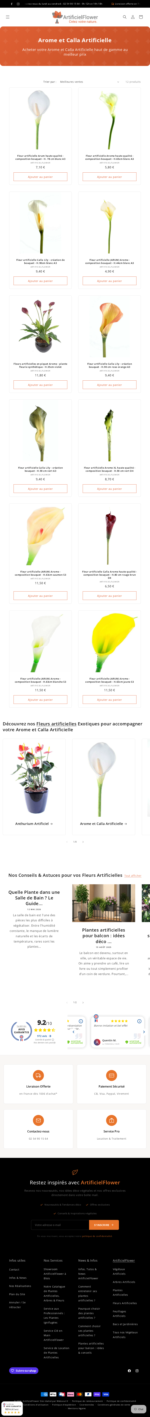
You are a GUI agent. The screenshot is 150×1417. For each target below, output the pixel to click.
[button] (8, 17)
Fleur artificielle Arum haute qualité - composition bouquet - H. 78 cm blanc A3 (40, 157)
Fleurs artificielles (56, 724)
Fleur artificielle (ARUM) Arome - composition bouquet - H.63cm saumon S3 (40, 573)
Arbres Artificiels (124, 1282)
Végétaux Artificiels (119, 1271)
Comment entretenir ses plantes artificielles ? (87, 1293)
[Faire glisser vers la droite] (83, 842)
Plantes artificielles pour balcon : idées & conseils (91, 1348)
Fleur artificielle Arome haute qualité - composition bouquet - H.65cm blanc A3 (109, 157)
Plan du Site (17, 1294)
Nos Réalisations (20, 1286)
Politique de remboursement (87, 1401)
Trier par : (49, 81)
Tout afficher (133, 875)
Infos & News (18, 1277)
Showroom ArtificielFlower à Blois (55, 1273)
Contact (14, 1269)
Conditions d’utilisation (36, 1404)
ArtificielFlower (124, 1260)
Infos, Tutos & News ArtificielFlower (88, 1273)
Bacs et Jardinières (125, 1324)
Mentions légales (77, 1408)
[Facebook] (11, 3)
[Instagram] (18, 3)
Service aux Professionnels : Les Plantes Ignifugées (54, 1315)
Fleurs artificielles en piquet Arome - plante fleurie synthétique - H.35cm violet (40, 365)
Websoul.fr (62, 1401)
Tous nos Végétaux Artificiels (125, 1335)
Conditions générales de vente (114, 1404)
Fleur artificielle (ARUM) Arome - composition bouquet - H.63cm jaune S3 (109, 680)
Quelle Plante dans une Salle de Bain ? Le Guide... (34, 897)
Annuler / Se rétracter (17, 1305)
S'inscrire (101, 1225)
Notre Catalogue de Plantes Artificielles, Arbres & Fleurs (54, 1293)
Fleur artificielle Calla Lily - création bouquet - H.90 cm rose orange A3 (109, 365)
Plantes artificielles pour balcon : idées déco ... (103, 935)
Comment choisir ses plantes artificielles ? (89, 1330)
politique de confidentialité (97, 1236)
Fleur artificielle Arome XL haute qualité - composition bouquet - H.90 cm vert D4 (109, 469)
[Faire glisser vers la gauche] (67, 842)
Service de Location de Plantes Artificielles (56, 1352)
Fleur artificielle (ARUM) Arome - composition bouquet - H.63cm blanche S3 (40, 680)
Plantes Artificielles (120, 1292)
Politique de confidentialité (121, 1401)
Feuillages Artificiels (119, 1314)
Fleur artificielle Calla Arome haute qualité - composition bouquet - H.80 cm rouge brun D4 (109, 574)
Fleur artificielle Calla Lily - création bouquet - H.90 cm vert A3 (40, 469)
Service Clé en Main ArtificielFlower (54, 1335)
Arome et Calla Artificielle (101, 823)
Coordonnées (87, 1404)
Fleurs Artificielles (125, 1303)
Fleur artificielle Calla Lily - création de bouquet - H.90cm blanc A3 (40, 261)
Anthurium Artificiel (32, 823)
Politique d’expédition (64, 1404)
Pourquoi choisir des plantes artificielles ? (89, 1313)
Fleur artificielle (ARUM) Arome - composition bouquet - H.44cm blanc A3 (109, 261)
